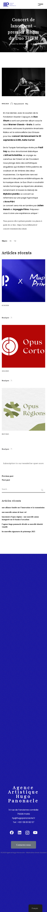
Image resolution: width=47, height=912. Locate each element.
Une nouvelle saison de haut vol (14, 512)
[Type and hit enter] (42, 489)
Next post (6, 480)
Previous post (7, 476)
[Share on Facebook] (11, 241)
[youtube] (35, 833)
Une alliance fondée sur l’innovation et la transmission (23, 508)
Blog (34, 44)
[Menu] (40, 4)
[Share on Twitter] (15, 241)
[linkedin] (20, 833)
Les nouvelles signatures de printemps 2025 (18, 532)
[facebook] (12, 833)
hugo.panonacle (19, 103)
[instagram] (27, 833)
